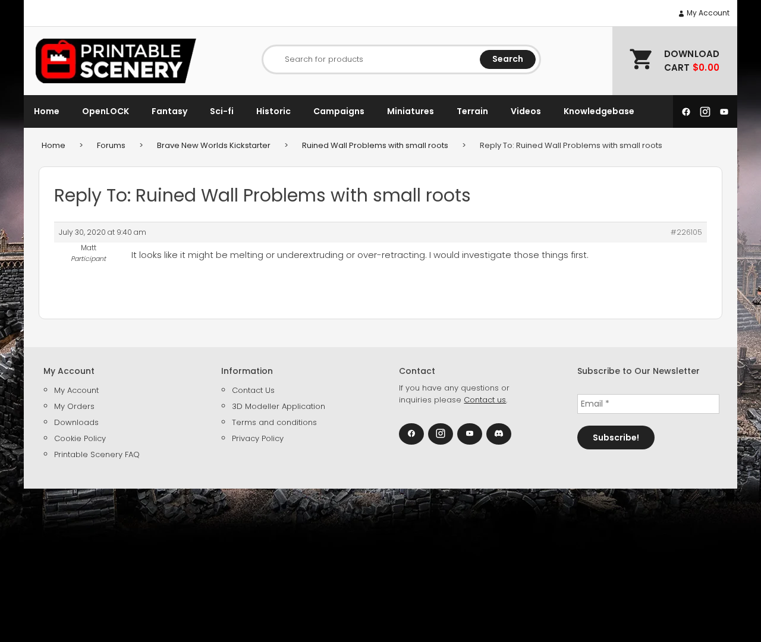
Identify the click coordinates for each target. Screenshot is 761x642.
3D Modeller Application (278, 406)
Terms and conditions (274, 422)
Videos (526, 111)
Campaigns (338, 111)
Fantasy (169, 111)
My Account (707, 13)
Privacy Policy (258, 438)
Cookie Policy (80, 438)
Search (507, 59)
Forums (111, 145)
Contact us (485, 399)
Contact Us (253, 390)
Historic (273, 111)
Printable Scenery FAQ (97, 454)
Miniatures (410, 111)
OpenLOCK (105, 111)
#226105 (686, 232)
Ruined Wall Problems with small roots (375, 145)
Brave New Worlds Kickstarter (214, 145)
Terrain (472, 111)
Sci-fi (222, 111)
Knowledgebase (599, 111)
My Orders (74, 406)
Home (46, 111)
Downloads (76, 422)
